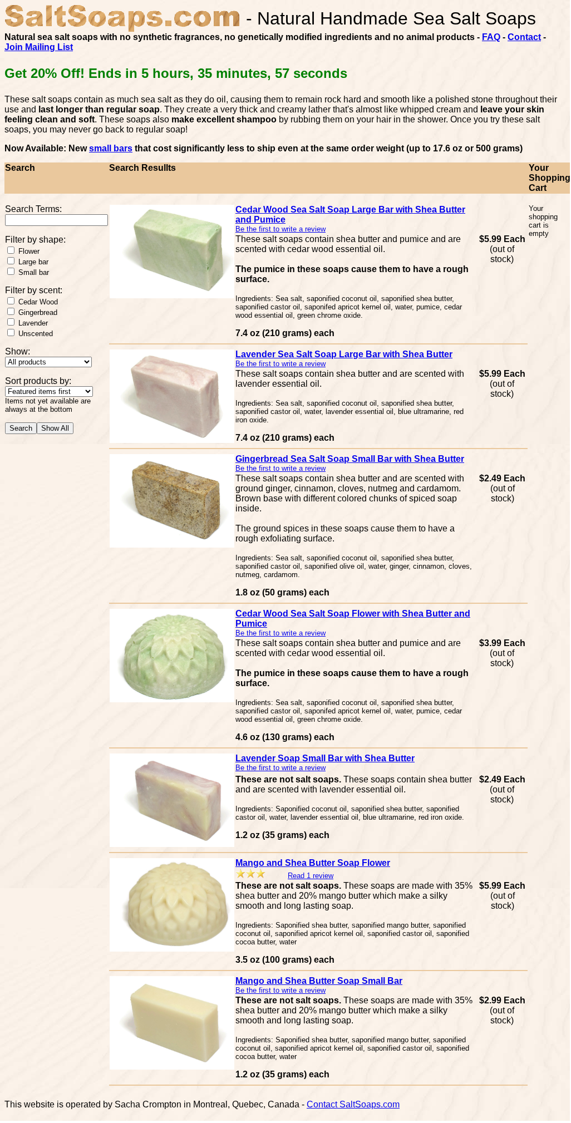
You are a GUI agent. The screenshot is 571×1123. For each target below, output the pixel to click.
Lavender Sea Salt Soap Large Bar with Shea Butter (343, 354)
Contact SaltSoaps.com (353, 1104)
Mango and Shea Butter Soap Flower (312, 863)
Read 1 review (310, 875)
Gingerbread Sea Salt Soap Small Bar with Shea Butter (349, 459)
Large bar (33, 262)
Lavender (33, 323)
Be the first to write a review (280, 229)
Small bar (33, 272)
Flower (29, 251)
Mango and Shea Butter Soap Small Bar (318, 981)
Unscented (35, 333)
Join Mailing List (38, 47)
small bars (110, 148)
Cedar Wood (38, 302)
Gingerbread (37, 312)
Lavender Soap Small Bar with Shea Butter (325, 758)
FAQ (491, 37)
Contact (524, 37)
